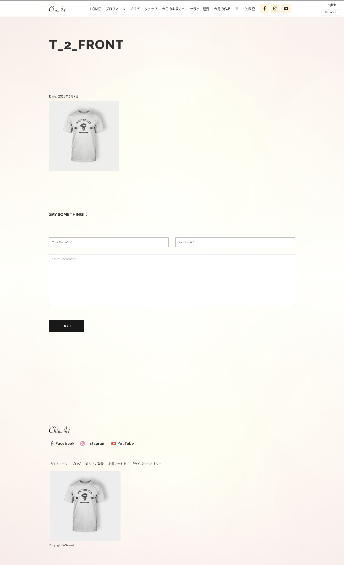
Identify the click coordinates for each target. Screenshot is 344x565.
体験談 (244, 20)
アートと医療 (245, 8)
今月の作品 (222, 8)
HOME (95, 8)
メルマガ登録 (94, 464)
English (331, 5)
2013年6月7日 (68, 96)
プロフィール (115, 8)
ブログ (135, 8)
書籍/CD (116, 29)
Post (67, 326)
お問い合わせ (117, 464)
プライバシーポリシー (146, 464)
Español (330, 12)
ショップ (150, 8)
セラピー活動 (199, 8)
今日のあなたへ (173, 8)
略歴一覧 (116, 20)
